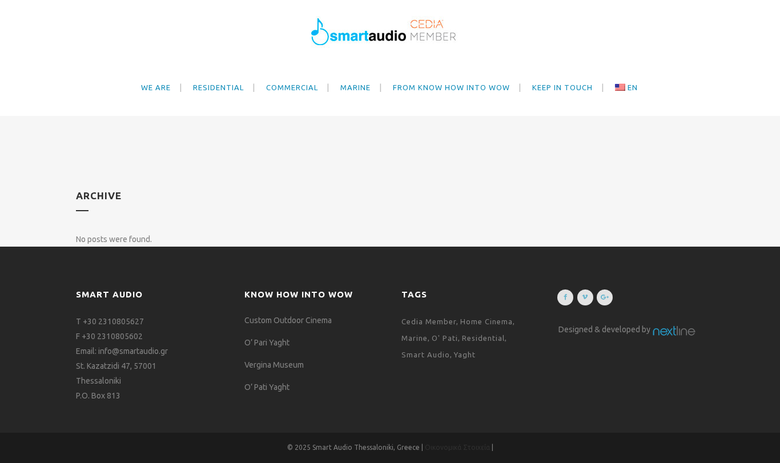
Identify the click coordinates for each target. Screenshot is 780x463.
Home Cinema (486, 321)
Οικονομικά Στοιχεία (458, 447)
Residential (483, 338)
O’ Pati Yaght (267, 387)
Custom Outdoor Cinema (288, 320)
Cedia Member (428, 321)
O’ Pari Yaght (267, 342)
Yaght (465, 355)
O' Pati (445, 338)
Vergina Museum (274, 364)
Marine (414, 338)
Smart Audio (425, 355)
